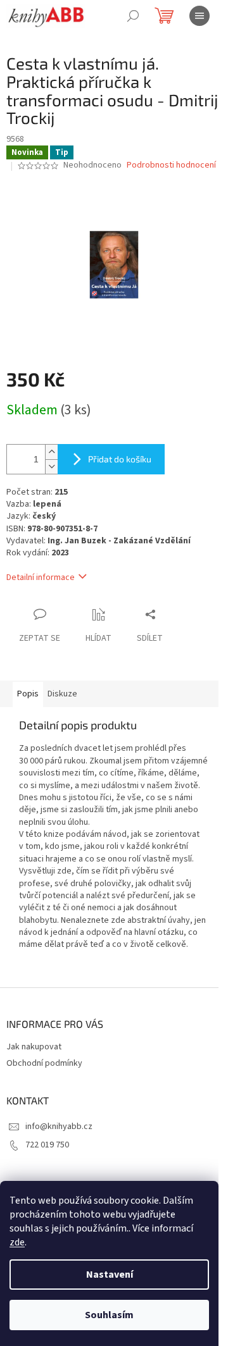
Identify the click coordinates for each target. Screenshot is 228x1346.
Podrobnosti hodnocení (171, 165)
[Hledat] (133, 15)
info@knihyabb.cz (58, 1126)
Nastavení (109, 1274)
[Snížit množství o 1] (51, 466)
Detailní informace (40, 577)
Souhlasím (109, 1315)
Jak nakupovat (33, 1046)
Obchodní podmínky (44, 1063)
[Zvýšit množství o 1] (51, 452)
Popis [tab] (28, 694)
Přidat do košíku (119, 459)
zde (17, 1242)
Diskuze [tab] (62, 694)
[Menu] (199, 15)
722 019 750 (47, 1145)
